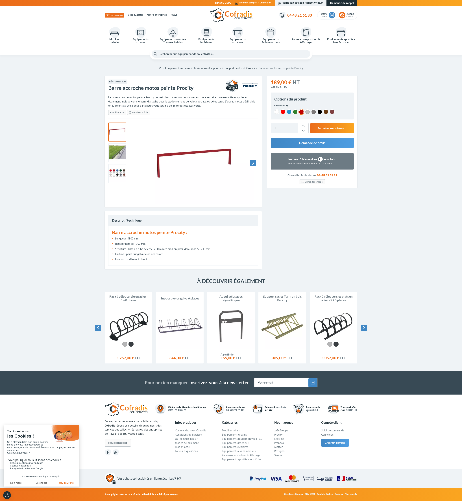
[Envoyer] (312, 382)
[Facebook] (108, 452)
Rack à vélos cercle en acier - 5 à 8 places (128, 298)
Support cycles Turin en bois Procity (282, 298)
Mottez (278, 447)
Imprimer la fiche (140, 112)
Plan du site (351, 494)
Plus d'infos (115, 112)
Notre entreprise (157, 14)
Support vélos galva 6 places (179, 298)
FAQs (174, 14)
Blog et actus (182, 447)
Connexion (265, 3)
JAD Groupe (281, 431)
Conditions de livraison (188, 435)
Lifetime (279, 439)
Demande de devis (312, 143)
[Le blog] (116, 452)
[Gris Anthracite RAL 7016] (131, 344)
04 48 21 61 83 (327, 175)
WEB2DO (174, 494)
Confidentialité (325, 494)
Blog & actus (135, 14)
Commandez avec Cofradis (190, 431)
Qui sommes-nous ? (186, 439)
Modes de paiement (187, 443)
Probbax (279, 443)
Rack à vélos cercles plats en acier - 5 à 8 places (334, 298)
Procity (278, 435)
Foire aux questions (186, 451)
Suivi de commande (332, 431)
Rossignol (279, 451)
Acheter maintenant (332, 128)
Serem (278, 456)
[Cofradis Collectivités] (231, 15)
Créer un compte (248, 3)
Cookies (339, 494)
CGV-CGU (310, 494)
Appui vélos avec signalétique (231, 298)
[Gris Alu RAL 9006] (124, 344)
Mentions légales (293, 494)
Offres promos (114, 15)
